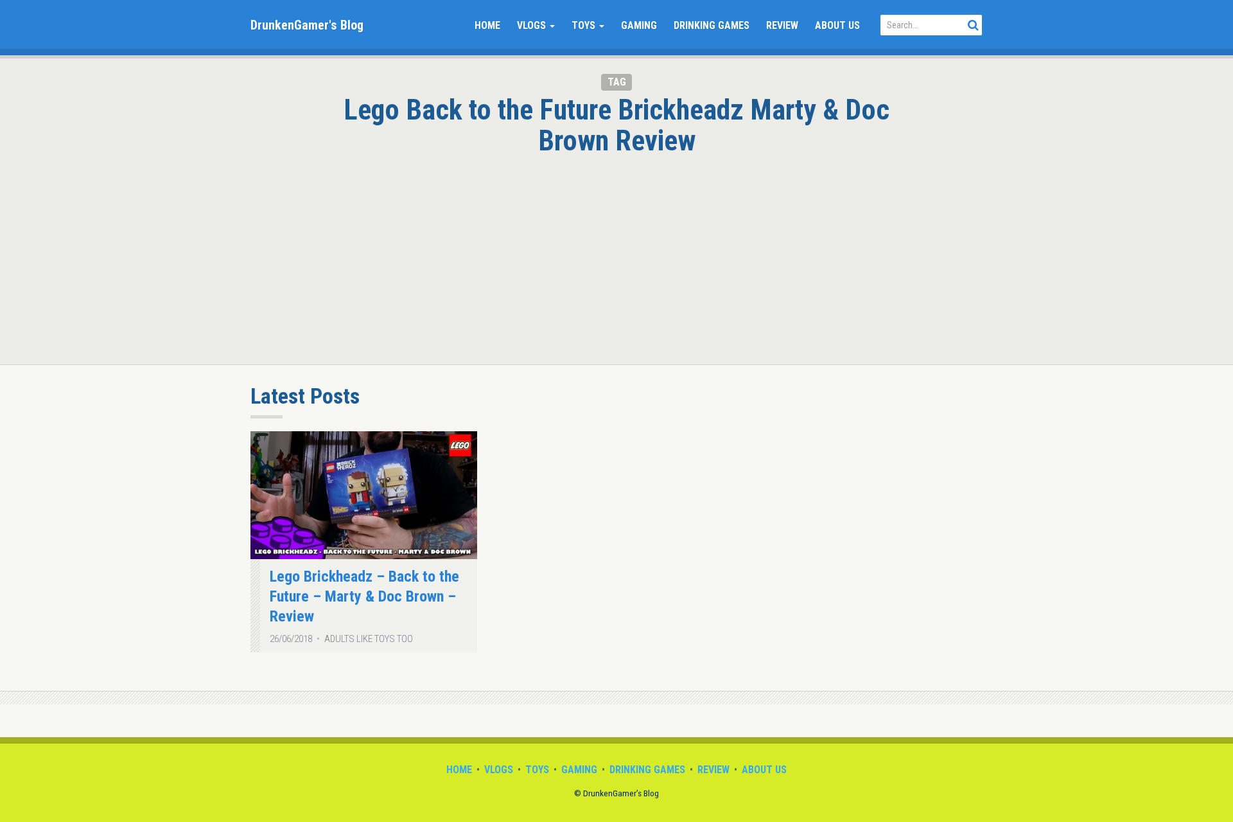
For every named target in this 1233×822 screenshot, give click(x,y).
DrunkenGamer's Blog (306, 25)
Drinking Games (711, 25)
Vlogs (532, 25)
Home (487, 25)
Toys (585, 25)
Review (782, 25)
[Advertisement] (616, 253)
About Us (837, 25)
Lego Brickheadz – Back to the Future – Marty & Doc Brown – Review (364, 596)
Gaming (639, 25)
